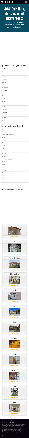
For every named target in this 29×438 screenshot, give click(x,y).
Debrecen (4, 95)
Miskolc (4, 85)
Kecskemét (4, 106)
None (3, 129)
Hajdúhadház (5, 87)
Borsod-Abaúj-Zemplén (7, 134)
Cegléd (3, 98)
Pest (3, 167)
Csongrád (4, 145)
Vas (3, 178)
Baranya (4, 131)
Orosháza (4, 82)
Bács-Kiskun (5, 140)
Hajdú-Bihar (4, 153)
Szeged (3, 101)
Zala (3, 183)
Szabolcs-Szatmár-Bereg (8, 172)
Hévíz (3, 120)
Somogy (4, 170)
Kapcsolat (11, 422)
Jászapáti (4, 79)
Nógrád (3, 164)
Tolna (3, 175)
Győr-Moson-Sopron (6, 151)
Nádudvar (4, 115)
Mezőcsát (4, 104)
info (8, 2)
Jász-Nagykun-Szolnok (7, 159)
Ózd (3, 71)
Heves (3, 156)
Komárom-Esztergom (7, 161)
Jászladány (4, 109)
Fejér (3, 148)
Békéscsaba (5, 74)
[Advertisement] (14, 48)
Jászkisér (4, 93)
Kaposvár (4, 76)
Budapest (4, 68)
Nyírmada (4, 117)
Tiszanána (4, 90)
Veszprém (4, 112)
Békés (3, 142)
